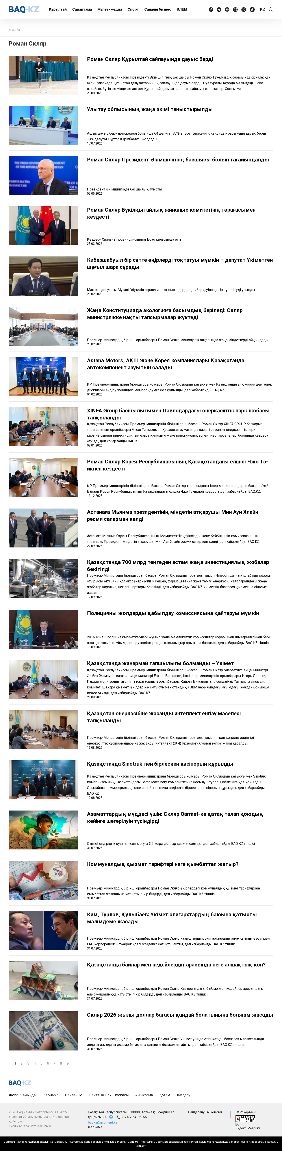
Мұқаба (14, 29)
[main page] (24, 9)
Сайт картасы (246, 1112)
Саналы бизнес (157, 9)
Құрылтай (58, 9)
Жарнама (50, 1095)
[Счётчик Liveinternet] (245, 1118)
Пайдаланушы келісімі (205, 1112)
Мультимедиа (109, 9)
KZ (262, 9)
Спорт (133, 9)
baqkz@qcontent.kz (102, 1122)
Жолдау (183, 1095)
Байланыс (73, 1095)
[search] (270, 9)
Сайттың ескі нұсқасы (109, 1095)
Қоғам (165, 1095)
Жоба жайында (22, 1095)
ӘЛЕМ (182, 9)
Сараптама (82, 9)
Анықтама (144, 1095)
